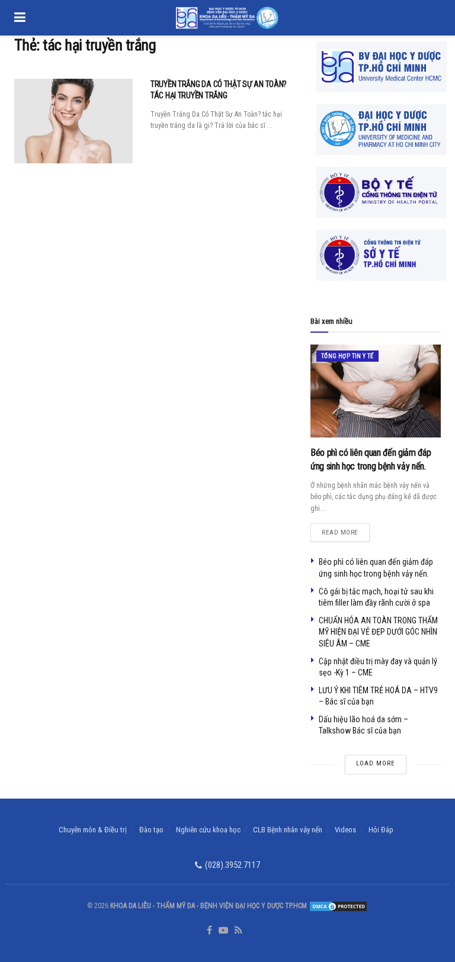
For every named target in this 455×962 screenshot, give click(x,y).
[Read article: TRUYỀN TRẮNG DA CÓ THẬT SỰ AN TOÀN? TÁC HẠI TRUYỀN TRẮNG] (73, 121)
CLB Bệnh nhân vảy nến (287, 829)
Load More (375, 763)
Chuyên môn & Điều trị (93, 829)
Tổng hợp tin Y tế (347, 356)
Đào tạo (151, 829)
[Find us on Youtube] (223, 931)
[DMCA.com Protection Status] (337, 906)
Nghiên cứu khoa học (208, 829)
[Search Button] (435, 18)
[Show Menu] (19, 18)
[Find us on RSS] (238, 931)
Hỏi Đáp (381, 829)
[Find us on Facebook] (209, 931)
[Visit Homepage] (227, 18)
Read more (346, 529)
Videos (345, 829)
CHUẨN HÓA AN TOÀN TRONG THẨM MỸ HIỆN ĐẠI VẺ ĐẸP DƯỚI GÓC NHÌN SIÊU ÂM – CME (378, 632)
